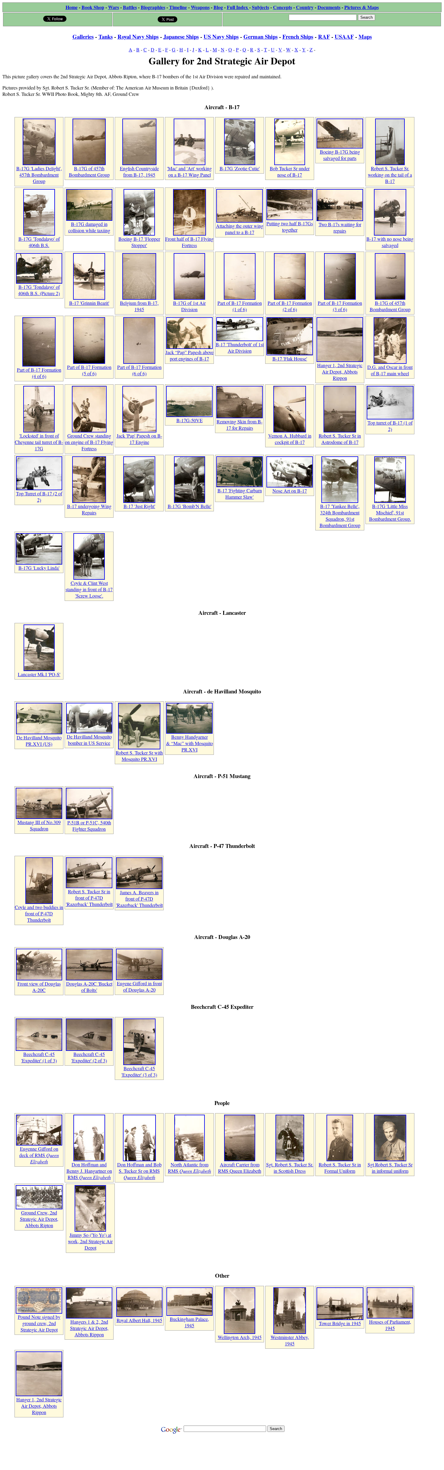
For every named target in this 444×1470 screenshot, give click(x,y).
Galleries (83, 36)
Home (72, 7)
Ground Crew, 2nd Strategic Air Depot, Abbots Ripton (39, 1218)
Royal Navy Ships (138, 36)
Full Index (238, 7)
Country (305, 7)
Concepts (282, 7)
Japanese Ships (181, 36)
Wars (113, 7)
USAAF (344, 36)
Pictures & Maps (361, 7)
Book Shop (93, 7)
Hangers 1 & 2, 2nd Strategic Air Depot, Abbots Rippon (89, 1328)
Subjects (260, 7)
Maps (365, 36)
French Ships (297, 36)
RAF (324, 36)
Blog (218, 7)
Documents (328, 7)
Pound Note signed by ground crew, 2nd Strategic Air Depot (39, 1323)
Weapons (200, 7)
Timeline (178, 7)
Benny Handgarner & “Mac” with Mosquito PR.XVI (189, 743)
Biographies (153, 7)
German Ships (260, 36)
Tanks (105, 36)
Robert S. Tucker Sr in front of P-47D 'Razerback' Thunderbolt (89, 897)
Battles (130, 7)
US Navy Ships (221, 36)
